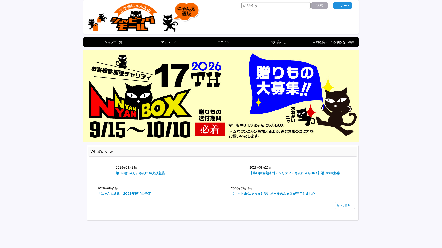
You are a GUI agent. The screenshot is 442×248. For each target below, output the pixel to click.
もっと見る (343, 205)
